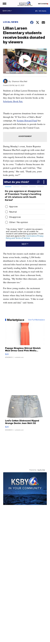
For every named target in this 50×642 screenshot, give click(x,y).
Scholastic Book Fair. (13, 101)
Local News (10, 22)
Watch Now (42, 3)
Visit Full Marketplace (36, 320)
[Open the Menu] (4, 4)
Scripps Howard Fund (27, 120)
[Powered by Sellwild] (41, 470)
